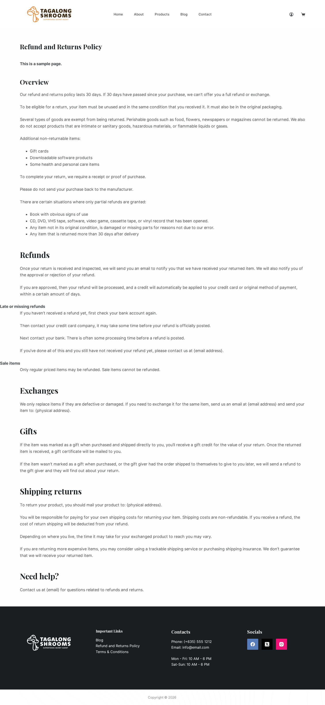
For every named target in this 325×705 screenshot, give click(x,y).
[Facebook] (252, 644)
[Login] (291, 14)
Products (162, 14)
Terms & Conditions (112, 652)
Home (118, 14)
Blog (183, 14)
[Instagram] (281, 644)
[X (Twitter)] (267, 644)
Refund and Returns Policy (118, 646)
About (139, 14)
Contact (205, 14)
